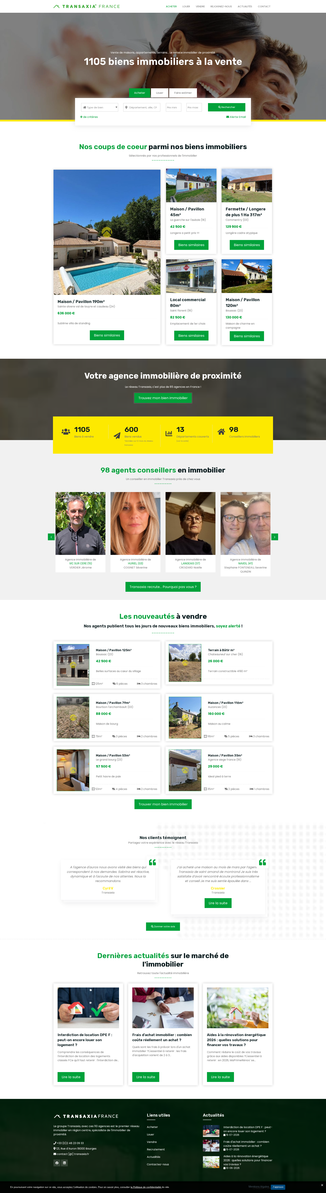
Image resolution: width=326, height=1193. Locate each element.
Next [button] (274, 536)
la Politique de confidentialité (146, 1187)
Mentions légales (259, 1186)
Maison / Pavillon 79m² (113, 703)
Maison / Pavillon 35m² (225, 755)
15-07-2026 (232, 1135)
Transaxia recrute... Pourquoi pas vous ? (163, 586)
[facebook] (56, 1163)
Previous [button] (51, 536)
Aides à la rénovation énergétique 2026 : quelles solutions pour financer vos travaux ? (236, 1040)
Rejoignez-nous (221, 6)
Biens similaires (107, 335)
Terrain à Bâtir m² (221, 650)
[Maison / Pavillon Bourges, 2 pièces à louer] (185, 770)
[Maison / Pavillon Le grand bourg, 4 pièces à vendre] (73, 770)
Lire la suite (148, 903)
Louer (186, 6)
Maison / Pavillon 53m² (113, 755)
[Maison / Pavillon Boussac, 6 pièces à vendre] (73, 665)
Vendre (200, 6)
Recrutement (156, 1149)
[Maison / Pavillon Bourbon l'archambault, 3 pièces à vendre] (73, 717)
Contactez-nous (158, 1164)
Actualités (245, 6)
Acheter (171, 6)
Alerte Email (237, 117)
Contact (264, 6)
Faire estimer (183, 93)
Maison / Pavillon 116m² (225, 703)
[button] (99, 107)
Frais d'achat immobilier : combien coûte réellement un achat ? (162, 1037)
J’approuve (278, 1187)
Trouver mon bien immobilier (163, 804)
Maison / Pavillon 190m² (81, 301)
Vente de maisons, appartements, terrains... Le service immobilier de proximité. (163, 53)
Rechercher (228, 107)
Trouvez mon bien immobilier (163, 398)
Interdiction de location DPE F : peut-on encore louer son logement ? (85, 1040)
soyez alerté (228, 626)
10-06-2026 (232, 1168)
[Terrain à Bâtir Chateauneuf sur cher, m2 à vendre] (185, 663)
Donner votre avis (164, 926)
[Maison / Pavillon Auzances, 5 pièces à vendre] (185, 717)
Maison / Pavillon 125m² (114, 650)
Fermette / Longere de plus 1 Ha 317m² (246, 212)
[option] (103, 532)
